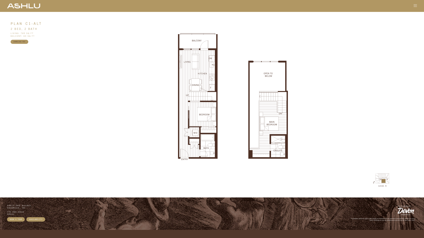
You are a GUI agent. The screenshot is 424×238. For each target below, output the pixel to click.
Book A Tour (16, 219)
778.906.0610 (15, 212)
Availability (35, 219)
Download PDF (19, 42)
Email (11, 214)
